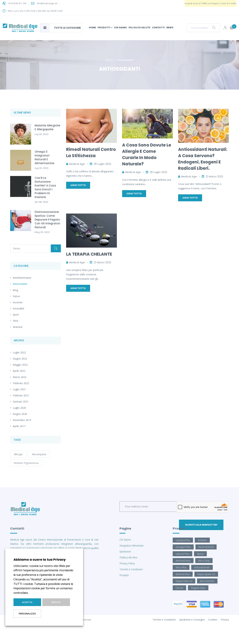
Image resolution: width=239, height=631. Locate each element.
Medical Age (77, 164)
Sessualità (18, 308)
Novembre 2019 (22, 420)
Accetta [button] (27, 602)
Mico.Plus (181, 567)
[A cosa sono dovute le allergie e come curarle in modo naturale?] (147, 111)
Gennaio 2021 (21, 401)
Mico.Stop (204, 560)
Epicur (200, 553)
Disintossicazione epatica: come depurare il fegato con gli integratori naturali (47, 219)
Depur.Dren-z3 (184, 581)
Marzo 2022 (19, 377)
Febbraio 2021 (21, 395)
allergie (18, 454)
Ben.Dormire (207, 581)
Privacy (225, 619)
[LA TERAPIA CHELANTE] (91, 215)
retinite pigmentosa (26, 463)
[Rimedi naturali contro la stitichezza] (91, 111)
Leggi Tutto (78, 185)
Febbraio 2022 (21, 383)
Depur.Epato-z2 (206, 574)
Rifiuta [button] (56, 602)
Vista (15, 320)
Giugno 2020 (20, 414)
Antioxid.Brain (202, 567)
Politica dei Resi (128, 557)
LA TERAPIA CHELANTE (89, 254)
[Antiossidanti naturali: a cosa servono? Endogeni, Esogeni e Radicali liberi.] (203, 111)
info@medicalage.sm (47, 3)
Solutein (202, 540)
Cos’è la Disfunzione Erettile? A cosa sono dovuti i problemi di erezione (45, 187)
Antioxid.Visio (183, 560)
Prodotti (124, 575)
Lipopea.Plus (183, 540)
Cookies (212, 619)
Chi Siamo (125, 539)
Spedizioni (125, 551)
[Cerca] (56, 248)
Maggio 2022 (20, 364)
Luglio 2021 (19, 389)
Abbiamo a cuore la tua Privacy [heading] (39, 559)
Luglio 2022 (19, 352)
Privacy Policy (127, 563)
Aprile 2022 (19, 370)
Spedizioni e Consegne (192, 619)
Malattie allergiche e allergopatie (47, 127)
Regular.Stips (198, 587)
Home (109, 60)
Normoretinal (206, 547)
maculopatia (39, 454)
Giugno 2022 (20, 358)
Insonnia (17, 302)
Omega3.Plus (183, 547)
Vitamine (18, 327)
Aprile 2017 (19, 426)
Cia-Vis (179, 587)
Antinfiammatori (22, 277)
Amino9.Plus (183, 574)
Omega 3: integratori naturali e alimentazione (44, 157)
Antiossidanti (20, 283)
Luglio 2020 (19, 407)
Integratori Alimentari (131, 545)
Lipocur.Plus (182, 553)
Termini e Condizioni (131, 569)
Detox (16, 296)
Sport (16, 314)
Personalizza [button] (27, 613)
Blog (15, 290)
